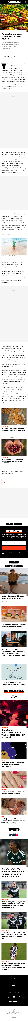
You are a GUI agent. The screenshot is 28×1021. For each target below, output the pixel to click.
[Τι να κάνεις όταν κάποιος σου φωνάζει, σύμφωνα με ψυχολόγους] (14, 750)
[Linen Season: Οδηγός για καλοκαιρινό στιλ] (14, 582)
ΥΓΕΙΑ (4, 482)
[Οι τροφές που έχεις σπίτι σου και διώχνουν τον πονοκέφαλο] (14, 416)
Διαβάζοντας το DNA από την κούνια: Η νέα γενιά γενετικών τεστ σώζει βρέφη (13, 821)
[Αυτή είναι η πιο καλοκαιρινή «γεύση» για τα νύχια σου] (14, 779)
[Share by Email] (14, 57)
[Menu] (2, 2)
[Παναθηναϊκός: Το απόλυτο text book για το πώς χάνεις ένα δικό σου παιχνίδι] (14, 853)
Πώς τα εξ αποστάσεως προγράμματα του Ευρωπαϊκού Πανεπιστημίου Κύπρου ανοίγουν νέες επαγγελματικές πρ (13, 653)
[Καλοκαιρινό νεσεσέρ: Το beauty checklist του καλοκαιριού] (14, 614)
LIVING (3, 760)
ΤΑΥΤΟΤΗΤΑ (14, 981)
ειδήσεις (14, 476)
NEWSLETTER (14, 1001)
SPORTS (14, 830)
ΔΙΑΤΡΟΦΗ (5, 31)
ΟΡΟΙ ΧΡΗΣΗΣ (14, 989)
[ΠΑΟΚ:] (14, 951)
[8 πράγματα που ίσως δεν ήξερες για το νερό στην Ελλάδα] (14, 672)
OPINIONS (4, 866)
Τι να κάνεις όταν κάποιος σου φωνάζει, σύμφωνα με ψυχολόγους (13, 764)
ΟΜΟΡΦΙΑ (4, 789)
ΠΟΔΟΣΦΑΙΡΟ (5, 930)
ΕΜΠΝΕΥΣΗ (5, 727)
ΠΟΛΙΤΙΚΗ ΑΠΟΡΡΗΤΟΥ (14, 992)
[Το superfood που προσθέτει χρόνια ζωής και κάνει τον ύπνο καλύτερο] (14, 447)
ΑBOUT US (14, 985)
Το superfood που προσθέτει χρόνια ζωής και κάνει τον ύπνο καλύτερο (13, 461)
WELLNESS (4, 426)
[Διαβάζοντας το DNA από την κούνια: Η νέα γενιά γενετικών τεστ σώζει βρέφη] (14, 806)
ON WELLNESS (14, 691)
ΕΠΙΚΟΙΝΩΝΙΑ (14, 978)
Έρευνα (3, 262)
